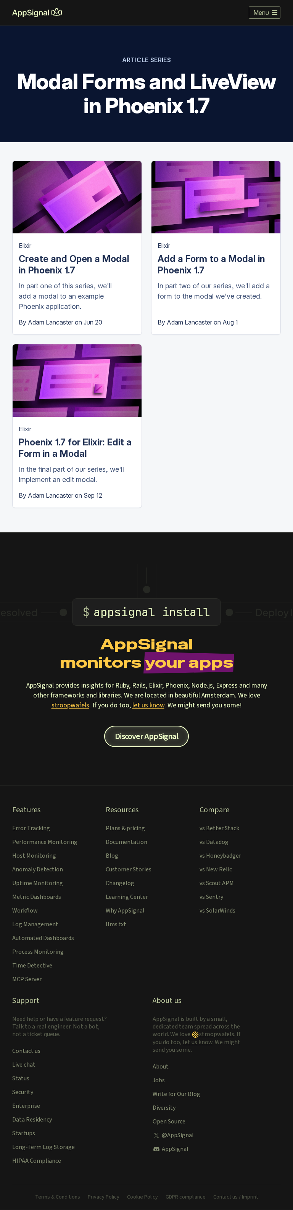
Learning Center (127, 897)
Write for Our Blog (176, 1094)
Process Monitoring (38, 952)
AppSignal (175, 1149)
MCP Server (27, 979)
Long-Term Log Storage (43, 1147)
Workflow (25, 910)
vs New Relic (216, 869)
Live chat (23, 1065)
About (161, 1066)
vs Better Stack (219, 828)
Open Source (169, 1121)
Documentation (126, 842)
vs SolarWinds (217, 910)
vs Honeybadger (220, 856)
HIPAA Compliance (36, 1161)
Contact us (26, 1051)
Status (20, 1078)
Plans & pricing (125, 828)
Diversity (164, 1108)
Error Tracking (31, 828)
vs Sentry (211, 897)
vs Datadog (214, 842)
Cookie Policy (142, 1197)
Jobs (159, 1080)
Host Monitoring (34, 856)
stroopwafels (70, 705)
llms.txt (116, 924)
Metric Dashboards (36, 897)
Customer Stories (128, 869)
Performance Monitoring (44, 842)
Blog (112, 856)
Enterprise (26, 1106)
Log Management (35, 924)
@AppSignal (178, 1135)
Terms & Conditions (57, 1197)
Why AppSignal (125, 910)
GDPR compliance (186, 1197)
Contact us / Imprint (235, 1197)
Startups (23, 1133)
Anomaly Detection (37, 869)
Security (22, 1092)
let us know (148, 705)
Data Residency (32, 1119)
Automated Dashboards (43, 938)
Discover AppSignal (146, 736)
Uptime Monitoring (37, 883)
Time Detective (32, 965)
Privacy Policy (103, 1197)
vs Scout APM (217, 883)
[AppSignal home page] (37, 12)
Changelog (120, 883)
